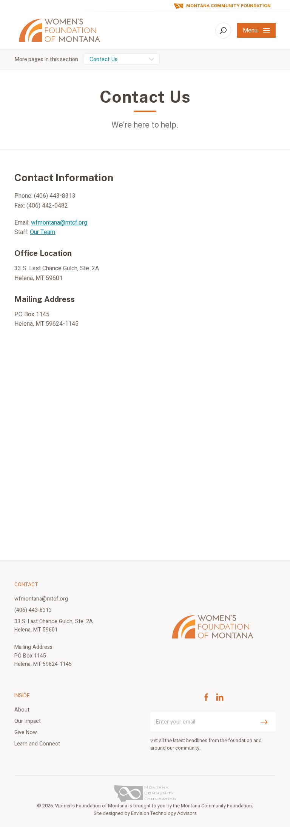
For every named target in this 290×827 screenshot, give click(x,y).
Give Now (25, 732)
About (21, 710)
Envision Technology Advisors (164, 813)
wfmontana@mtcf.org (59, 222)
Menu (250, 30)
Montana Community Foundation (228, 5)
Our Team (42, 232)
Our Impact (27, 721)
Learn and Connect (37, 744)
